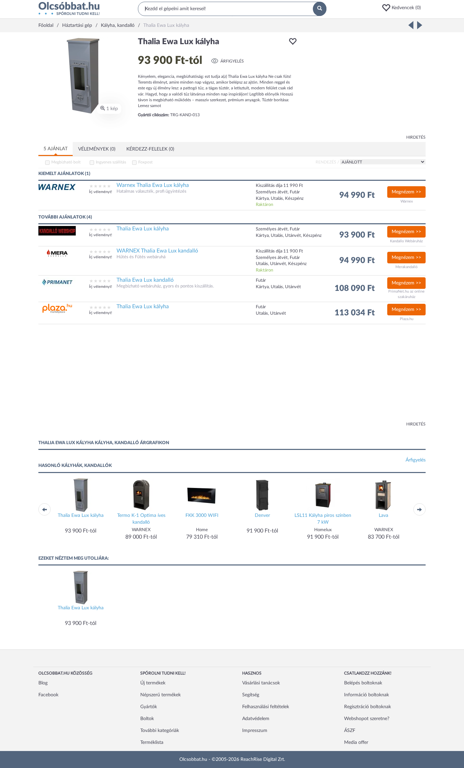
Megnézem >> (406, 192)
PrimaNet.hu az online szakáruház (406, 294)
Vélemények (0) (96, 149)
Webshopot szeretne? (366, 718)
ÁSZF (349, 730)
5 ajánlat (55, 148)
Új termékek (152, 683)
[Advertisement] (364, 85)
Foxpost (145, 162)
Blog (43, 683)
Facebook (48, 695)
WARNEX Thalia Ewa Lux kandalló (157, 251)
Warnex (406, 201)
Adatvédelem (255, 718)
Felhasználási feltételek (265, 706)
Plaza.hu (406, 319)
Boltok (147, 718)
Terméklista (151, 742)
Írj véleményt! (100, 192)
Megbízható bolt (66, 162)
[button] (403, 7)
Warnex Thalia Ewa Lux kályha (153, 185)
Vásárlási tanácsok (261, 683)
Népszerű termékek (160, 695)
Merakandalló (406, 267)
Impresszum (254, 730)
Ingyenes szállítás (111, 162)
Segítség (250, 695)
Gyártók (148, 706)
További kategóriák (159, 730)
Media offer (356, 742)
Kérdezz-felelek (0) (150, 149)
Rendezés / (327, 162)
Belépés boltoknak (363, 683)
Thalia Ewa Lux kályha (143, 228)
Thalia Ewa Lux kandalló (145, 280)
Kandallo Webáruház (406, 241)
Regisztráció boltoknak (367, 706)
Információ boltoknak (366, 695)
